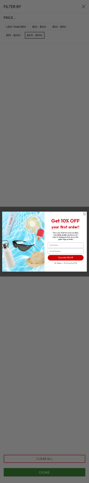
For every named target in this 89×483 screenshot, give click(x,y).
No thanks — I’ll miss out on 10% (65, 263)
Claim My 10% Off (65, 257)
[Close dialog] (84, 213)
